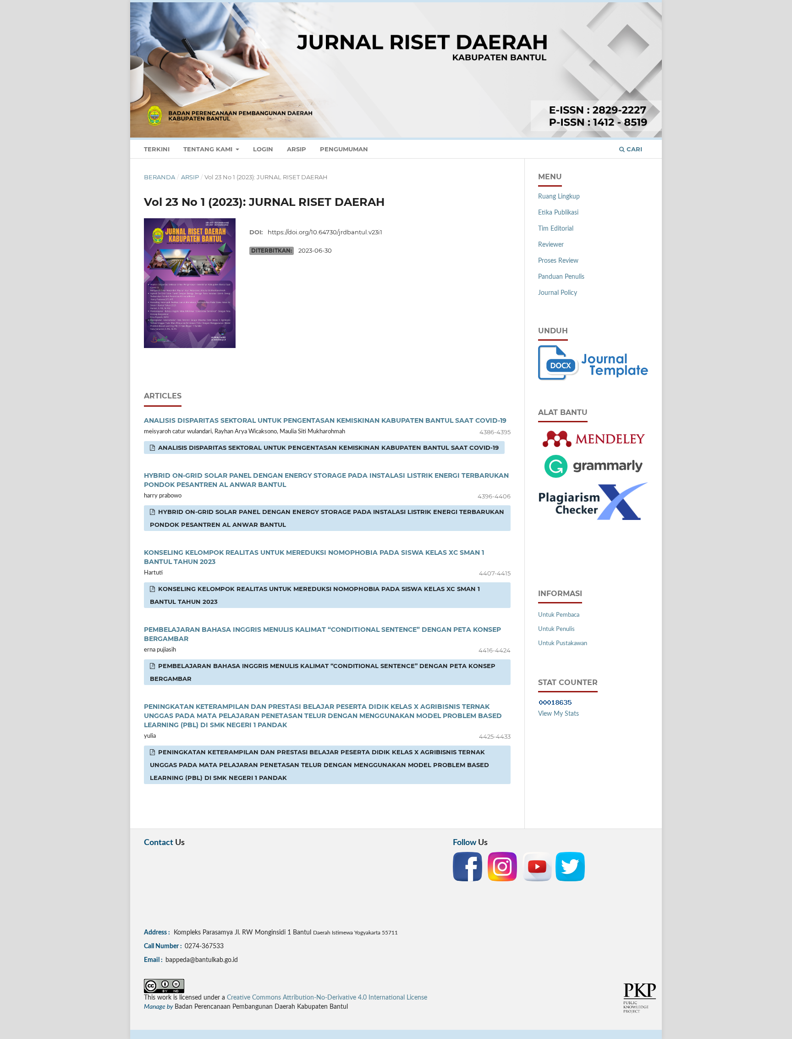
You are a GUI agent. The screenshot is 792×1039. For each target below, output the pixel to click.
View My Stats (558, 714)
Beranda (159, 177)
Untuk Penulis (556, 629)
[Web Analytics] (555, 702)
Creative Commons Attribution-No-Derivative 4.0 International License (327, 998)
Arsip (296, 149)
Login (263, 149)
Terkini (157, 149)
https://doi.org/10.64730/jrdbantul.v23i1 (325, 232)
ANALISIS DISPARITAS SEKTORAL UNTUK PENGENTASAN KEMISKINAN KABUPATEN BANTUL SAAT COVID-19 (325, 420)
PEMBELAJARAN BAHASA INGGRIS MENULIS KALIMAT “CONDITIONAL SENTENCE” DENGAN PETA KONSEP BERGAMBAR (322, 672)
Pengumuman (344, 149)
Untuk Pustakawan (562, 644)
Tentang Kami (208, 149)
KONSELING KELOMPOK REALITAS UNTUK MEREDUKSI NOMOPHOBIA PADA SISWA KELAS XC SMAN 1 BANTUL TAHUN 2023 (315, 595)
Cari (633, 149)
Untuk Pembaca (558, 615)
